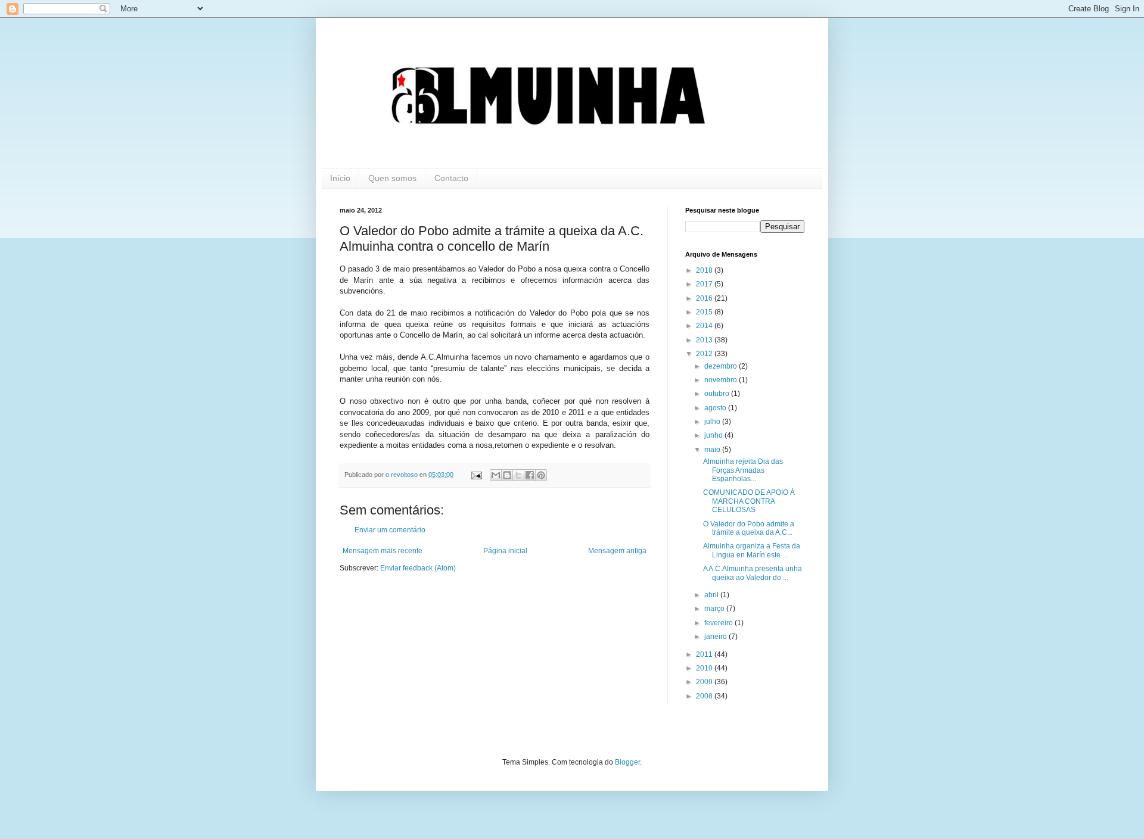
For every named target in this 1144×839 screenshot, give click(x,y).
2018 (705, 270)
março (715, 608)
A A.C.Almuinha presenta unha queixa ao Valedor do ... (752, 572)
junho (714, 435)
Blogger (627, 762)
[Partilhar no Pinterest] (541, 475)
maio (713, 449)
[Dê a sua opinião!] (507, 475)
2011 (705, 654)
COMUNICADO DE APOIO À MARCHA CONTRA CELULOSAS (749, 501)
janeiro (716, 636)
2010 (705, 668)
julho (713, 421)
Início (340, 178)
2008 (705, 696)
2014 (705, 326)
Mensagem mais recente (382, 551)
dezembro (721, 366)
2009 (705, 682)
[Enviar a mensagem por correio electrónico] (476, 474)
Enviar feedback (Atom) (418, 568)
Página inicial (505, 551)
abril (712, 595)
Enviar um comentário (390, 530)
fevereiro (719, 623)
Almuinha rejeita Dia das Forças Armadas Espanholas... (743, 470)
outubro (717, 393)
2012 (705, 354)
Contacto (451, 178)
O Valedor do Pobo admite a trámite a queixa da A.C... (748, 528)
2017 (705, 284)
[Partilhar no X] (518, 475)
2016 (705, 298)
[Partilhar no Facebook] (530, 475)
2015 (705, 312)
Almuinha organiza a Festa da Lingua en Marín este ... (751, 550)
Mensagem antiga (617, 551)
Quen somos (392, 178)
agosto (716, 408)
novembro (721, 380)
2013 (705, 340)
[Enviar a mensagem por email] (496, 475)
